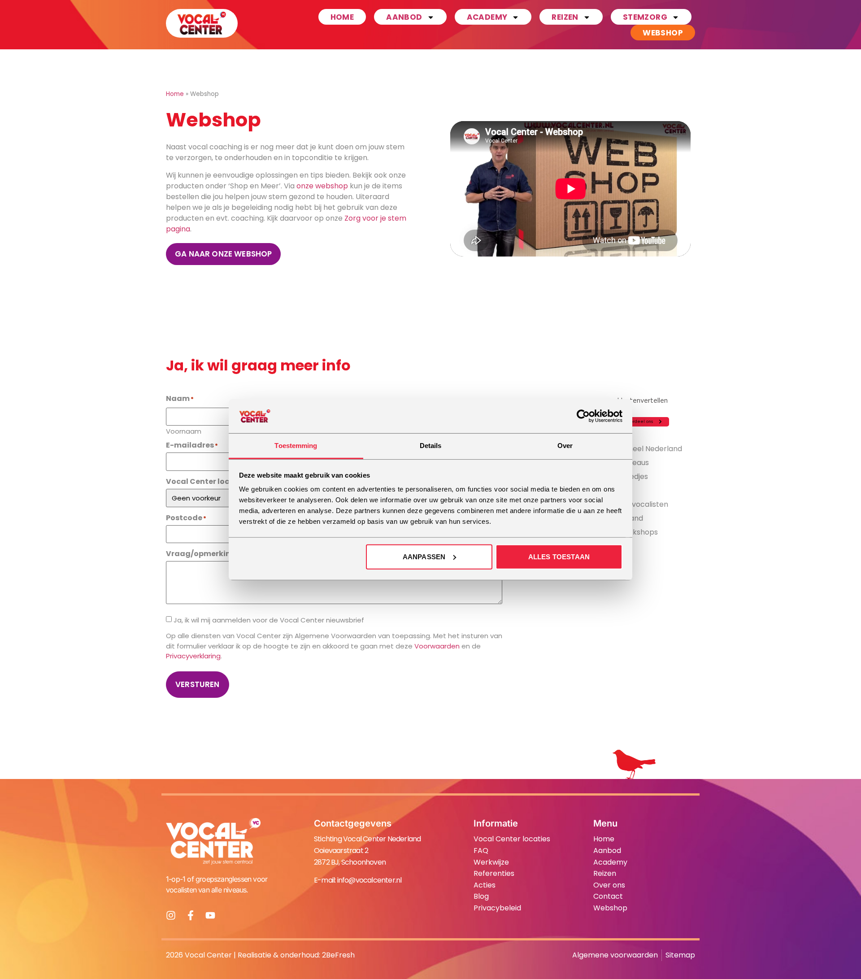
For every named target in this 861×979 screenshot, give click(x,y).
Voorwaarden (437, 646)
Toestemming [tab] (295, 445)
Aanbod (404, 17)
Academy (487, 17)
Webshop (663, 32)
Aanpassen (424, 557)
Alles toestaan (559, 557)
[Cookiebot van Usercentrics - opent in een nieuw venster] (583, 416)
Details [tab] (431, 445)
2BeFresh (338, 955)
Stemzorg (645, 17)
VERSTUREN (197, 684)
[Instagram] (171, 915)
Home (342, 17)
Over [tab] (565, 445)
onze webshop (322, 186)
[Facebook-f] (191, 915)
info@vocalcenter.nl (369, 880)
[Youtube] (210, 915)
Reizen (565, 17)
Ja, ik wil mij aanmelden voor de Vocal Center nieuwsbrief (269, 620)
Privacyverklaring (193, 656)
